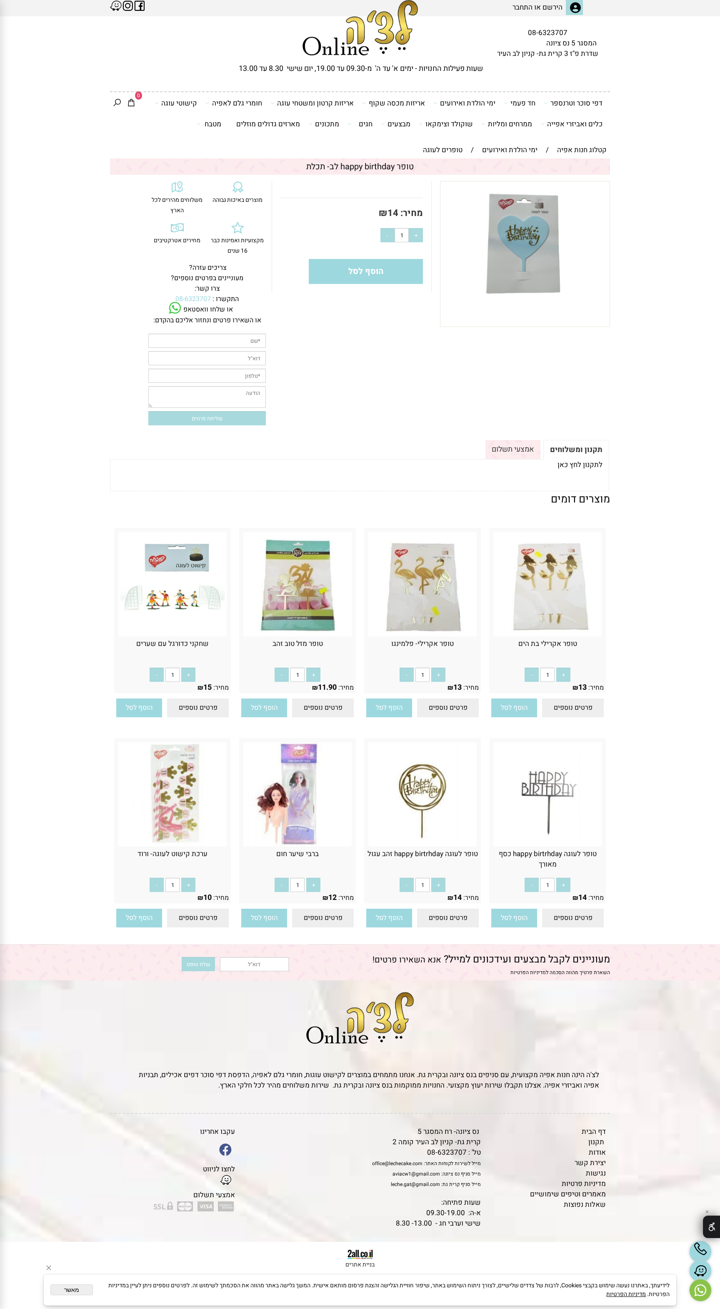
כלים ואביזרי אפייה (574, 124)
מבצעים (399, 124)
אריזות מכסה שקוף (397, 103)
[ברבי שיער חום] (297, 844)
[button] (514, 708)
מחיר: (410, 213)
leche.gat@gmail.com (415, 1184)
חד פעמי (522, 103)
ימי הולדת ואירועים (467, 103)
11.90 (327, 687)
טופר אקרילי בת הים (547, 643)
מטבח (213, 124)
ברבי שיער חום (297, 854)
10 (207, 897)
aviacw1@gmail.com (416, 1174)
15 (207, 687)
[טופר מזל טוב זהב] (297, 634)
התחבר (522, 7)
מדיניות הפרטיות (528, 972)
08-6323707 (548, 33)
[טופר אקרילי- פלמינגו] (422, 634)
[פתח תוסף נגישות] (711, 1227)
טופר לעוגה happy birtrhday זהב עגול (423, 854)
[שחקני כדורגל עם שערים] (172, 634)
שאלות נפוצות (585, 1204)
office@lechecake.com (397, 1163)
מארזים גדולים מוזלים (268, 124)
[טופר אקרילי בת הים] (547, 634)
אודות (597, 1152)
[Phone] (700, 1252)
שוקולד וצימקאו (449, 124)
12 (332, 897)
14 (393, 213)
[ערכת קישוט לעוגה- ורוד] (172, 844)
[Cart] (131, 103)
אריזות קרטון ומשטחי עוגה (315, 103)
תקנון (596, 1142)
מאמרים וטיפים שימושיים (568, 1194)
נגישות (596, 1173)
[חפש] (117, 103)
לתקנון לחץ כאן (580, 465)
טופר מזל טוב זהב (297, 643)
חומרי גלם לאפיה (237, 103)
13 (582, 687)
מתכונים (327, 124)
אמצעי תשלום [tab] (513, 449)
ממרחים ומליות (510, 124)
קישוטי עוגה (179, 103)
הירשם (552, 7)
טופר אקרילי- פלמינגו (422, 643)
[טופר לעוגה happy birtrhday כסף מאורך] (547, 844)
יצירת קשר (590, 1163)
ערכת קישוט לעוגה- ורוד (173, 854)
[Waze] (700, 1271)
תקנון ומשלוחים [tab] (576, 449)
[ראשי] (360, 27)
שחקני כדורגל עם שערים (172, 643)
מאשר (71, 1289)
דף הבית (594, 1131)
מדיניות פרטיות (584, 1183)
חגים (365, 124)
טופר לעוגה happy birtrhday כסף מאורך (548, 859)
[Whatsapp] (700, 1290)
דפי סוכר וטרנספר (576, 103)
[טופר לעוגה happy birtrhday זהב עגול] (422, 844)
